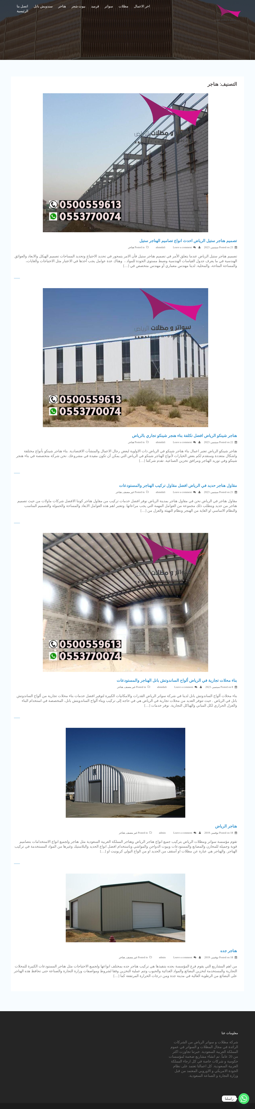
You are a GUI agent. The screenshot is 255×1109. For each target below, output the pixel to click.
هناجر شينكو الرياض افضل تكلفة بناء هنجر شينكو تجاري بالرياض (184, 435)
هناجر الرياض (226, 826)
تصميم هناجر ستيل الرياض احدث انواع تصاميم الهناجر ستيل (188, 240)
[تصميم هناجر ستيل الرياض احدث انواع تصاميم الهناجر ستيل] (125, 163)
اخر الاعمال (142, 6)
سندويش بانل (43, 6)
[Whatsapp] (243, 1098)
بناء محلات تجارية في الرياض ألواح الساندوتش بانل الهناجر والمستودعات (177, 680)
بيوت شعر (78, 6)
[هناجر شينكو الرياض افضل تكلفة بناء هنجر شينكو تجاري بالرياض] (125, 357)
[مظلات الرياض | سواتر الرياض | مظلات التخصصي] (227, 14)
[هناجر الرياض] (125, 773)
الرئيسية (22, 11)
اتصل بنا (22, 6)
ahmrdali (160, 247)
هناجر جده (228, 950)
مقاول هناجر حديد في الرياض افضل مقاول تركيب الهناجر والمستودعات (178, 485)
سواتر (109, 6)
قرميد (95, 6)
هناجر (62, 6)
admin (162, 832)
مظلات (123, 6)
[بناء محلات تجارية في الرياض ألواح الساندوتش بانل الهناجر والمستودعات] (125, 602)
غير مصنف (128, 492)
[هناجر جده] (125, 908)
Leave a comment (182, 247)
